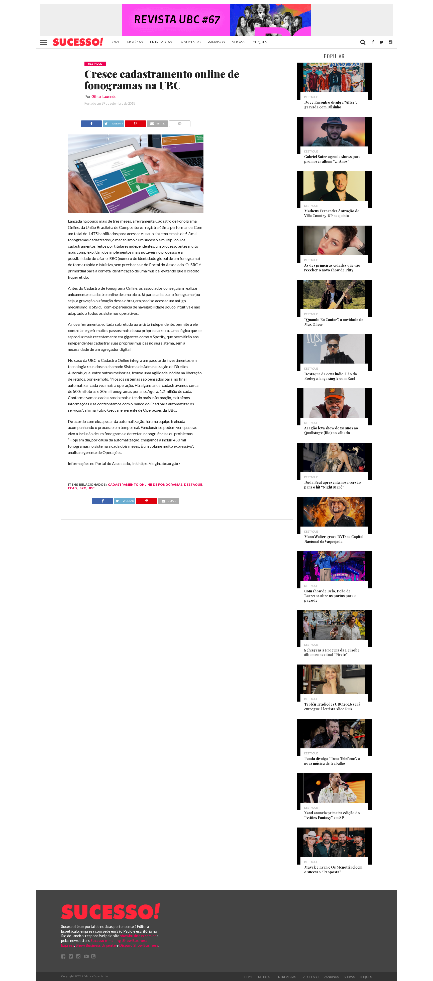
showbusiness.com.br (138, 936)
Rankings (216, 42)
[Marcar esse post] (135, 122)
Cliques (260, 42)
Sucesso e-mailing (105, 940)
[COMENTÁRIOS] (180, 122)
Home (115, 42)
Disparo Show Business (138, 945)
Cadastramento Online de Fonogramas (145, 484)
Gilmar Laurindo (104, 96)
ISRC (82, 488)
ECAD (72, 488)
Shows (239, 42)
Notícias (135, 42)
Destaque (193, 484)
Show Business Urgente (96, 945)
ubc (90, 488)
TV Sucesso (190, 42)
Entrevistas (161, 42)
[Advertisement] (248, 195)
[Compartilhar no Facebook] (91, 122)
